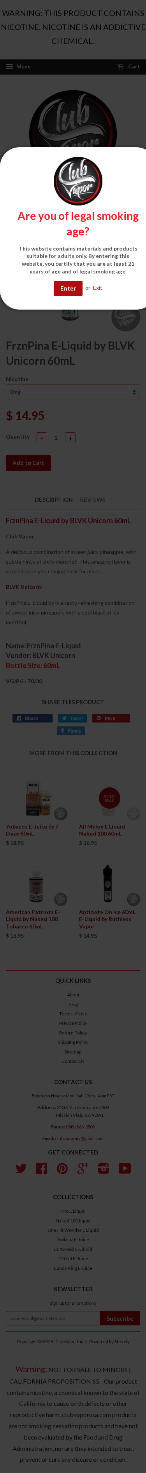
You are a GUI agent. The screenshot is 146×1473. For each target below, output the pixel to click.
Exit (97, 287)
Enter (68, 288)
